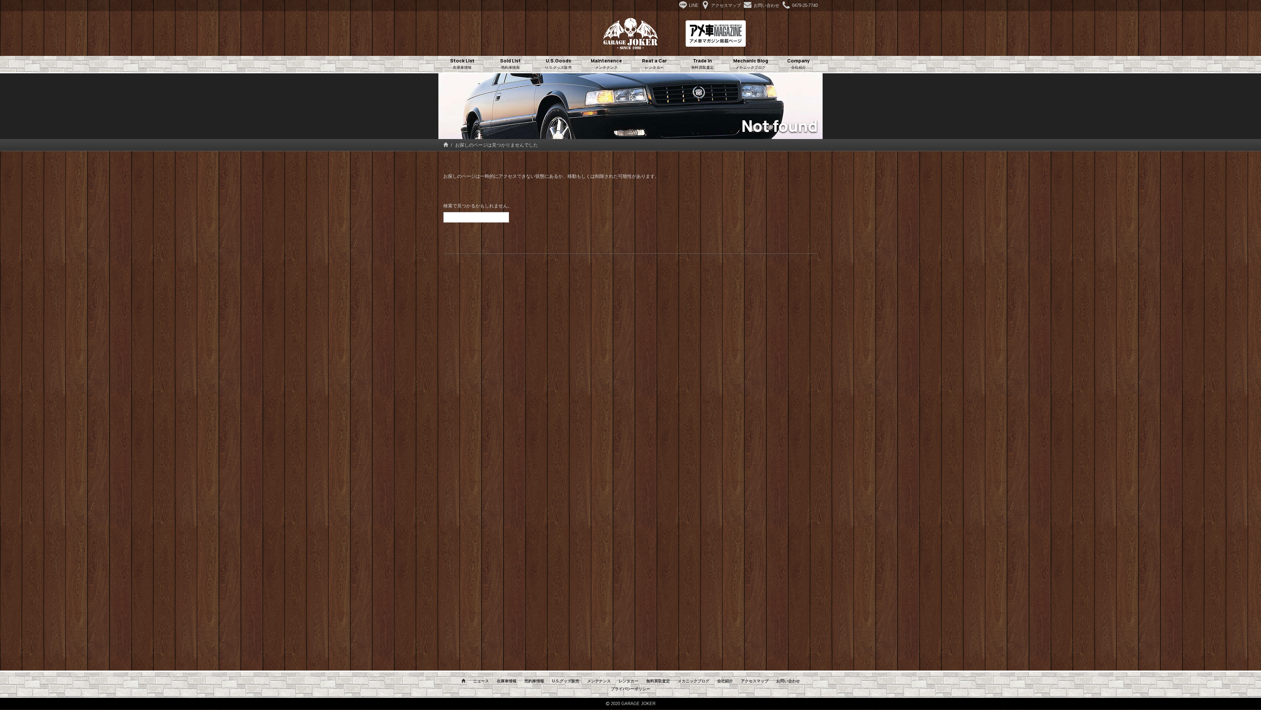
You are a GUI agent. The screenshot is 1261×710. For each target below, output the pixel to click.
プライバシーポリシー (630, 689)
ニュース (481, 681)
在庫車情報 (507, 681)
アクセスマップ (754, 681)
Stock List (462, 64)
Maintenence (606, 64)
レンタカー (628, 681)
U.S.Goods (558, 64)
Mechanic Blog (750, 64)
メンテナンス (599, 681)
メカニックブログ (693, 681)
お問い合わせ (788, 681)
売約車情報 (534, 681)
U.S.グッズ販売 (565, 681)
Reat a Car (654, 64)
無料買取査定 (658, 681)
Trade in (702, 64)
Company (798, 64)
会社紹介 (725, 681)
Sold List (510, 64)
